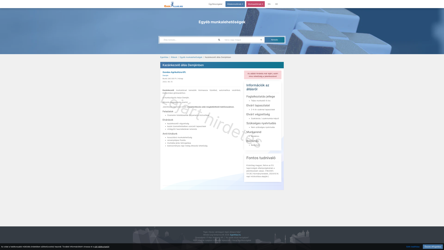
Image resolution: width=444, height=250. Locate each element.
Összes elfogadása (433, 246)
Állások (174, 57)
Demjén (165, 75)
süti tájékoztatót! (101, 246)
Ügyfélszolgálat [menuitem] (215, 4)
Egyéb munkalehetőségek (191, 57)
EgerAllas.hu (235, 235)
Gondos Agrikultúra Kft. (174, 72)
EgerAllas (164, 57)
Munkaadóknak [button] (255, 4)
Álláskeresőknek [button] (234, 4)
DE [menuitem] (276, 4)
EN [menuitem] (269, 4)
